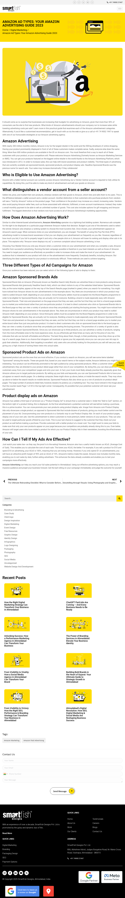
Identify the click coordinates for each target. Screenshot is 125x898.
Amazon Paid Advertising (34, 740)
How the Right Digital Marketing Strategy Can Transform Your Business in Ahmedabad (16, 606)
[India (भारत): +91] (5, 774)
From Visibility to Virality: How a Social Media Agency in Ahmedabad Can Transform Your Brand (16, 677)
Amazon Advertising (52, 222)
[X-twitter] (92, 2)
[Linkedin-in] (83, 2)
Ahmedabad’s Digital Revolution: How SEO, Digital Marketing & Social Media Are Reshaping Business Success (76, 714)
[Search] (119, 498)
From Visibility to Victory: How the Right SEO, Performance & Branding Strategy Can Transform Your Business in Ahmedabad (16, 714)
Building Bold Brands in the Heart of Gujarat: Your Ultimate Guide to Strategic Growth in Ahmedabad (78, 677)
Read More (7, 833)
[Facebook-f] (79, 2)
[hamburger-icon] (120, 8)
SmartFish (22, 879)
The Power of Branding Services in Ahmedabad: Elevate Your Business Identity (78, 640)
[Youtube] (87, 2)
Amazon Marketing (11, 740)
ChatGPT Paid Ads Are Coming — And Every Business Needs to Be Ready (77, 606)
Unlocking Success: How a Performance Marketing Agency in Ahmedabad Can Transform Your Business (16, 641)
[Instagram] (74, 2)
